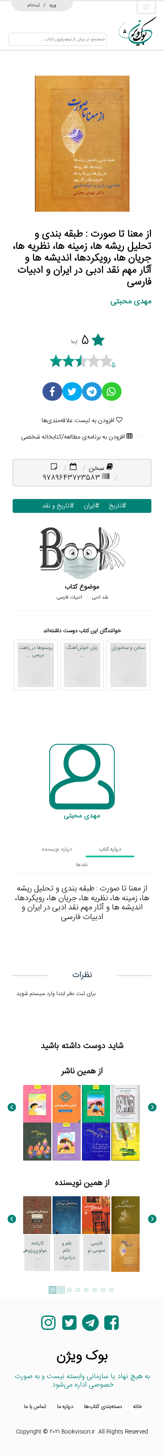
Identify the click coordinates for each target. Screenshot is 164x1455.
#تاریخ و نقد (56, 506)
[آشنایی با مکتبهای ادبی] (67, 1104)
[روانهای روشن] (37, 1142)
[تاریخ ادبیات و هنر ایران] (125, 1365)
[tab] (110, 849)
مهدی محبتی (131, 301)
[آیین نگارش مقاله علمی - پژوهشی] (125, 1142)
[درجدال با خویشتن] (37, 1215)
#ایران (89, 506)
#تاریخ (116, 506)
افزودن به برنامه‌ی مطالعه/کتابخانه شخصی (74, 437)
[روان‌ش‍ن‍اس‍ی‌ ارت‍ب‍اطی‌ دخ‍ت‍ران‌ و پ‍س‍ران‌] (96, 1104)
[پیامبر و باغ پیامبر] (96, 1142)
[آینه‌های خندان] (96, 1215)
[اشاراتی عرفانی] (37, 1327)
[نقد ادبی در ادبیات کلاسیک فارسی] (125, 1215)
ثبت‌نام (34, 5)
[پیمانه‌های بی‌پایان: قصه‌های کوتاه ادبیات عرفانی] (67, 1215)
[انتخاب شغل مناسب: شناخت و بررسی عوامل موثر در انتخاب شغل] (67, 1142)
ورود (52, 5)
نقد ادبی (100, 597)
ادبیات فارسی (69, 597)
